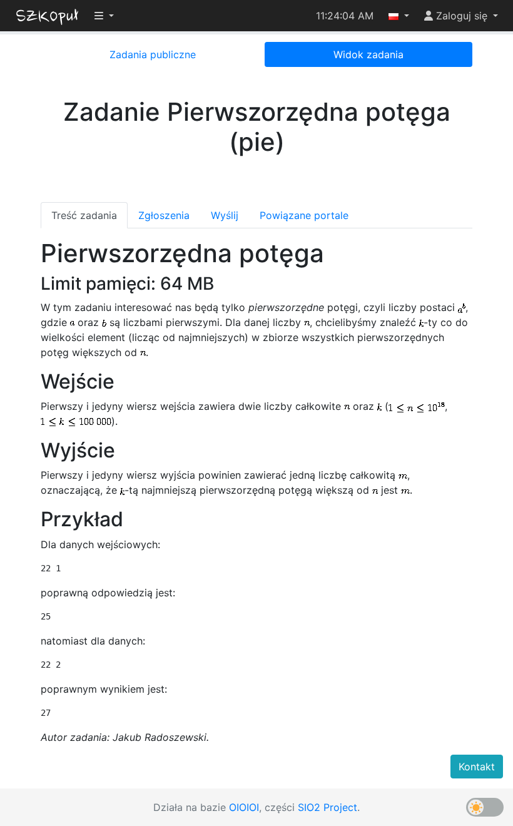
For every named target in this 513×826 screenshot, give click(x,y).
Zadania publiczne (152, 54)
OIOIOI (244, 807)
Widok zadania (368, 54)
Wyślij (224, 215)
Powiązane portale (304, 215)
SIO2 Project (327, 807)
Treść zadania (84, 215)
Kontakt (477, 766)
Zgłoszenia (164, 215)
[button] (399, 15)
